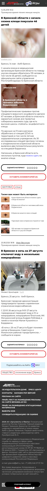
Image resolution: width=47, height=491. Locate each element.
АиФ (22, 292)
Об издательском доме (14, 389)
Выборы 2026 (8, 411)
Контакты (7, 393)
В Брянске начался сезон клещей (24, 213)
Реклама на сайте (11, 396)
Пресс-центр (34, 389)
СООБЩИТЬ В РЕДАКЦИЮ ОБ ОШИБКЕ (20, 414)
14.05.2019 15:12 (7, 10)
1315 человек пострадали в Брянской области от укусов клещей (25, 229)
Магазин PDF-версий (24, 393)
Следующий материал (22, 484)
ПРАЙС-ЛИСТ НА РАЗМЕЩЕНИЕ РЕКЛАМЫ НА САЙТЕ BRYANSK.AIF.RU (21, 401)
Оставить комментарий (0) (24, 177)
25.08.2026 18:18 (7, 243)
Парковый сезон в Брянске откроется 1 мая (27, 221)
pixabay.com (6, 59)
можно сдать (32, 155)
